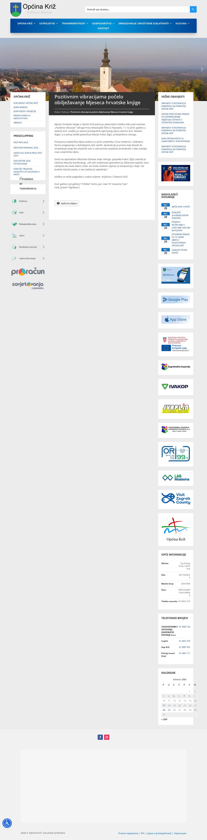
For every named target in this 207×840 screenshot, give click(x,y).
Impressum (180, 833)
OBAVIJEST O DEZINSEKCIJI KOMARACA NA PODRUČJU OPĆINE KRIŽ (173, 106)
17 (164, 705)
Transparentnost (73, 23)
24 (164, 709)
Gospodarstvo (102, 23)
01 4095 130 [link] (184, 626)
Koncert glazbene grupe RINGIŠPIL (180, 215)
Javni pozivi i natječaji (25, 111)
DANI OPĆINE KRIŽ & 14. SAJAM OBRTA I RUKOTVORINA (175, 140)
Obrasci (18, 122)
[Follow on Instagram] (106, 737)
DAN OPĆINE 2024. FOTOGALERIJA (22, 162)
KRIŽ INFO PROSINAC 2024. (26, 147)
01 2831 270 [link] (184, 641)
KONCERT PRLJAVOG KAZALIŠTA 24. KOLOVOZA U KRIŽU (27, 172)
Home (57, 112)
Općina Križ (25, 23)
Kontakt (103, 28)
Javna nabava (20, 107)
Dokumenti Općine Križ (26, 103)
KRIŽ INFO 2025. (21, 142)
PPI (142, 833)
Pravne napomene (128, 833)
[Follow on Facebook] (100, 737)
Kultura (181, 23)
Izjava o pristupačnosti (159, 833)
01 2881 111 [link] (184, 653)
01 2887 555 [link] (184, 647)
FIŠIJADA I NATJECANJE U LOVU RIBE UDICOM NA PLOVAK (181, 226)
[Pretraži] (193, 9)
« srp (164, 719)
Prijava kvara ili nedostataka (22, 117)
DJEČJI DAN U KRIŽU (181, 206)
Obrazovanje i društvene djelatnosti (143, 23)
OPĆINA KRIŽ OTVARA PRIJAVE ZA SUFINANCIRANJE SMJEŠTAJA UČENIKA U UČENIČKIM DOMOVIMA (175, 118)
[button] (202, 69)
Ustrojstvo (47, 23)
